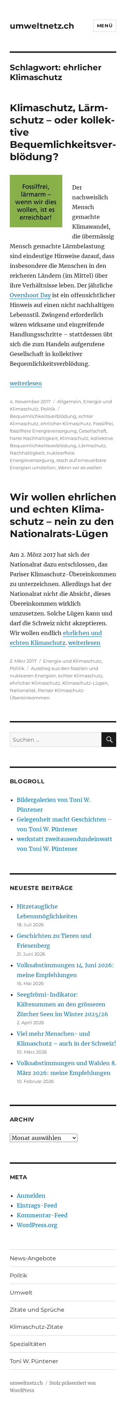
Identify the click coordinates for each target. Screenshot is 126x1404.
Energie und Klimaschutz (72, 661)
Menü (104, 25)
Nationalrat (23, 690)
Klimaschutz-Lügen (85, 683)
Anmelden (31, 1195)
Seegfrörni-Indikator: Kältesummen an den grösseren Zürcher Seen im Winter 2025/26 (62, 1004)
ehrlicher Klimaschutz (66, 423)
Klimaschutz (74, 438)
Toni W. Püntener (34, 1361)
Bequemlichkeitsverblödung (43, 416)
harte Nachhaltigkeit (34, 438)
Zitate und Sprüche (37, 1309)
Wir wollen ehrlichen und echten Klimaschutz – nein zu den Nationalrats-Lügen (63, 515)
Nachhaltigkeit (27, 453)
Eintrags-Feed (37, 1205)
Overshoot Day (30, 295)
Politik (48, 409)
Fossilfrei (103, 423)
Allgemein (69, 401)
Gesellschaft (92, 431)
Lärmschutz (92, 445)
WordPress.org (37, 1224)
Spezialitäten (28, 1344)
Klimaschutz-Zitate (36, 1327)
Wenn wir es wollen (80, 467)
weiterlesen (26, 383)
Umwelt (21, 1292)
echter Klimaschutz (80, 675)
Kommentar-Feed (42, 1215)
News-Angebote (33, 1258)
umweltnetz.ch (42, 26)
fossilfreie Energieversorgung (43, 431)
